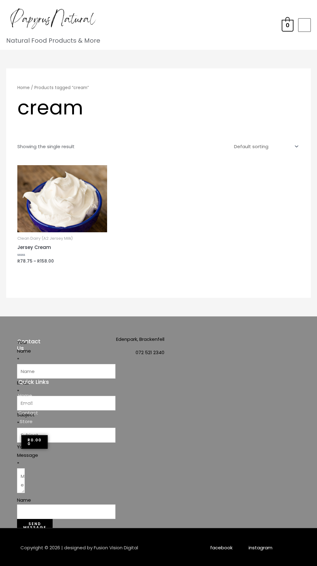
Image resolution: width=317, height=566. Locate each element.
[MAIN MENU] (304, 25)
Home (23, 88)
